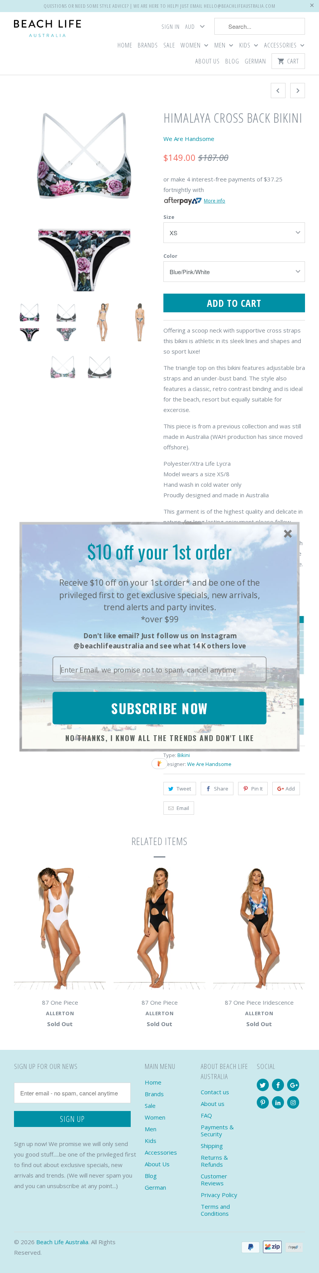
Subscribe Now (159, 708)
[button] (159, 551)
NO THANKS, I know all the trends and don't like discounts (159, 738)
